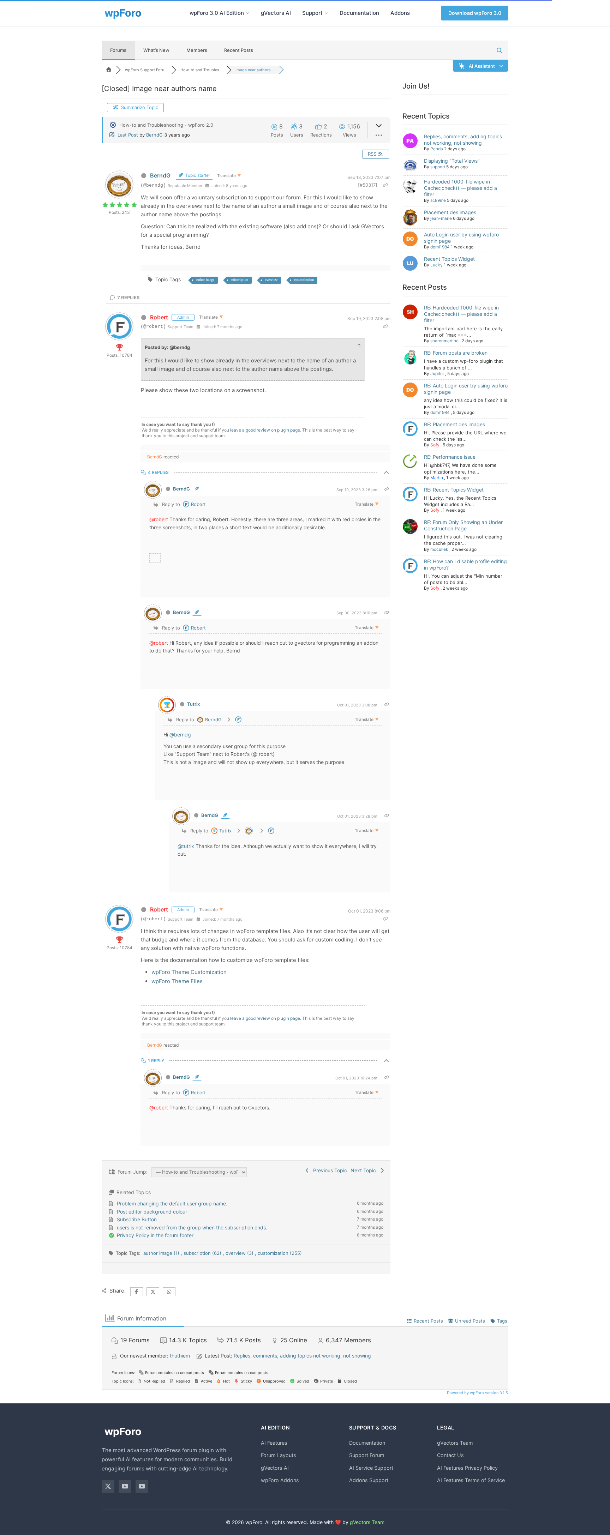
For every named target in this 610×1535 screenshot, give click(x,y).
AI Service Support (371, 1468)
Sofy (434, 444)
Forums (118, 50)
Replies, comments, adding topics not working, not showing (463, 139)
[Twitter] (108, 1486)
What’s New (156, 50)
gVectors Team (455, 1443)
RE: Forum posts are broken (456, 353)
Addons (400, 13)
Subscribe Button (137, 1219)
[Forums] (109, 69)
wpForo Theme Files (177, 981)
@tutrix (186, 846)
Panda (436, 148)
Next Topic (365, 1170)
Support (312, 13)
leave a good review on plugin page (265, 430)
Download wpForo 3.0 (474, 13)
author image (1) (162, 1253)
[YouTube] (125, 1486)
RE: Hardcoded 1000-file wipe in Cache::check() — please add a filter (461, 314)
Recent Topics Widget (449, 259)
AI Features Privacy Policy (467, 1468)
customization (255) (280, 1253)
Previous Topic (328, 1170)
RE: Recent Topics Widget (454, 490)
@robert (158, 519)
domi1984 (440, 246)
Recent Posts (238, 50)
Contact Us (450, 1455)
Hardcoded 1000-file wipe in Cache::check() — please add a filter (460, 188)
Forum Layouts (278, 1455)
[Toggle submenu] (247, 13)
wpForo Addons (280, 1480)
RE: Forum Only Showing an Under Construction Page (463, 525)
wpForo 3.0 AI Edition (217, 13)
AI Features (274, 1443)
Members (196, 50)
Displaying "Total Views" (452, 161)
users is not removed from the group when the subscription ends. (192, 1227)
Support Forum (366, 1455)
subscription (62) (203, 1253)
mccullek (439, 549)
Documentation (359, 13)
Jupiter (437, 373)
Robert (159, 317)
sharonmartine (444, 340)
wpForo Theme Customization (189, 972)
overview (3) (240, 1253)
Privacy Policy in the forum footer (155, 1235)
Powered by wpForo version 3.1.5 (477, 1392)
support (437, 166)
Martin (436, 477)
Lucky (436, 264)
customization (304, 280)
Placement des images (450, 212)
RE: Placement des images (454, 424)
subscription (239, 280)
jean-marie (441, 218)
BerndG (154, 135)
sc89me (438, 200)
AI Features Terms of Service (471, 1480)
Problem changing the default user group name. (172, 1203)
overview (271, 280)
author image (205, 280)
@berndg (180, 735)
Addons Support (368, 1480)
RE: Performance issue (450, 457)
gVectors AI (276, 13)
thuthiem (180, 1356)
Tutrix (193, 704)
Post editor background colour (152, 1212)
